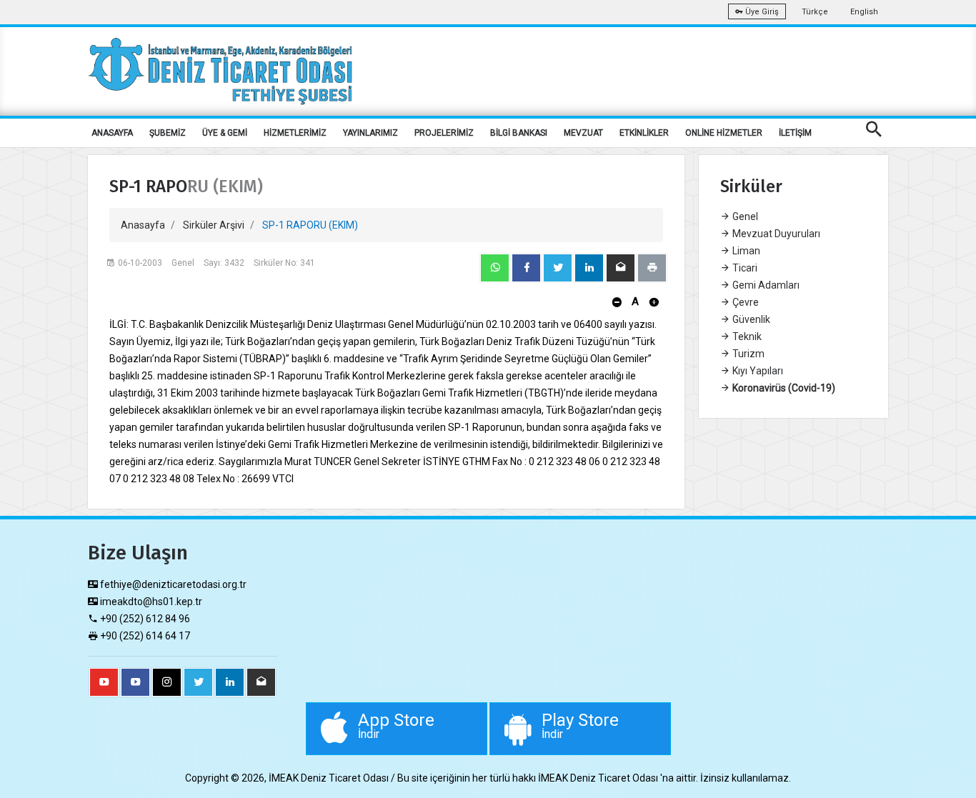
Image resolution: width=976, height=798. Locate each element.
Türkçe (815, 11)
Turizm (747, 353)
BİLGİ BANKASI (518, 133)
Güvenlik (750, 319)
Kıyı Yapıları (756, 370)
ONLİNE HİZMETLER (723, 133)
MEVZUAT (583, 133)
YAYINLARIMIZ (370, 133)
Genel (744, 216)
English (864, 11)
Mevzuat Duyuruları (775, 233)
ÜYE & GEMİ (224, 133)
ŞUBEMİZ (167, 133)
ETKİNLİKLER (644, 133)
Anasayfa (143, 225)
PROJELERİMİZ (444, 133)
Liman (745, 250)
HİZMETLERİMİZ (295, 133)
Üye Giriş (761, 11)
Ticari (743, 268)
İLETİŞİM (795, 133)
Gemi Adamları (765, 285)
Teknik (746, 336)
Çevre (744, 302)
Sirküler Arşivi (213, 225)
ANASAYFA (112, 133)
